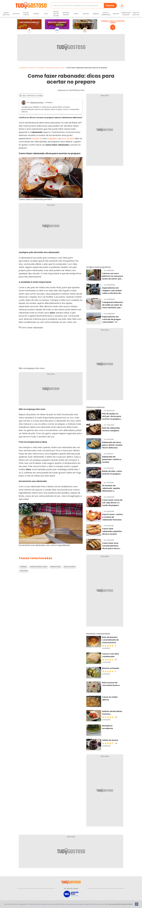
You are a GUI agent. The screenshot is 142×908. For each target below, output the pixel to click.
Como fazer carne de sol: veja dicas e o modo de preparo (112, 503)
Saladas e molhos (66, 14)
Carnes (36, 14)
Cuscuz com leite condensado (110, 655)
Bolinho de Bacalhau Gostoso (112, 712)
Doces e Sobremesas (106, 14)
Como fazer (24, 571)
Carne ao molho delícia (110, 698)
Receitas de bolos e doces (56, 68)
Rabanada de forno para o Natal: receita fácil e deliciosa (112, 445)
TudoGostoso (23, 68)
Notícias (16, 14)
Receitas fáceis (55, 567)
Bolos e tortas (26, 14)
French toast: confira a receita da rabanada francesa (112, 517)
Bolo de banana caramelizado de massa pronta (110, 640)
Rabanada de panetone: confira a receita (111, 459)
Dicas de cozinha (69, 567)
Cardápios (41, 68)
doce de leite (67, 138)
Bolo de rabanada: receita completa (111, 429)
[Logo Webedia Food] (71, 894)
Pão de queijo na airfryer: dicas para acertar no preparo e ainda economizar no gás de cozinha (112, 416)
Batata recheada (110, 668)
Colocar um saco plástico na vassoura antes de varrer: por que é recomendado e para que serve (112, 276)
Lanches (116, 14)
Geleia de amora (110, 740)
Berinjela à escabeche (107, 727)
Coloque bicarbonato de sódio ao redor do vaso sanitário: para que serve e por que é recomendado (112, 305)
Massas (86, 14)
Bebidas (96, 14)
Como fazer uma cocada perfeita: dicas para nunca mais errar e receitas (112, 546)
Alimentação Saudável (126, 14)
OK (136, 904)
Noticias (33, 68)
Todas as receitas (135, 14)
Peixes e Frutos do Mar (56, 14)
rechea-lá (37, 138)
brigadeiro (52, 138)
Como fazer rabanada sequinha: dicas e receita (112, 531)
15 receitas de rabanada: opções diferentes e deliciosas (111, 488)
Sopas (76, 14)
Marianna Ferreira (36, 103)
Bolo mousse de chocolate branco (111, 684)
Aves (46, 14)
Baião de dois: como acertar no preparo (112, 472)
